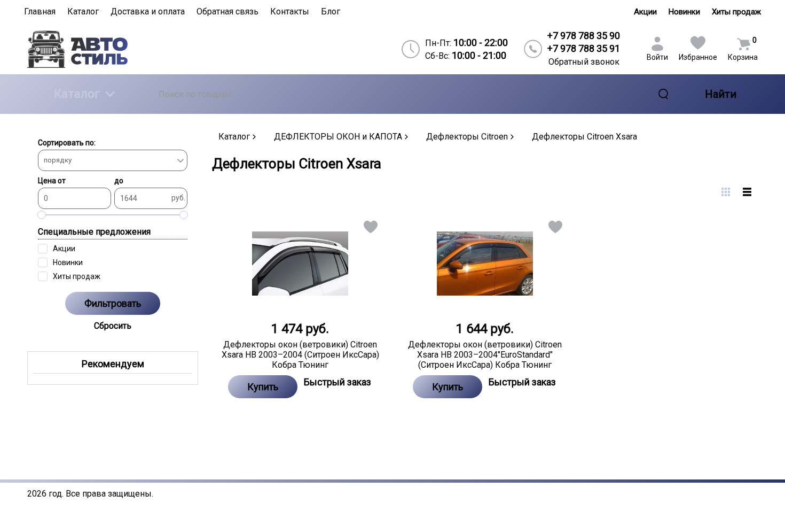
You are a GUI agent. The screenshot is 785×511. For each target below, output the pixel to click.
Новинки (684, 12)
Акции (645, 12)
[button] (369, 229)
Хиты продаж (736, 12)
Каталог (77, 93)
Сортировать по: (67, 142)
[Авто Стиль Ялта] (115, 49)
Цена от (52, 180)
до (118, 180)
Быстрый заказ (337, 382)
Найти (720, 94)
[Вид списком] (747, 192)
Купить (262, 386)
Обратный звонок (583, 62)
